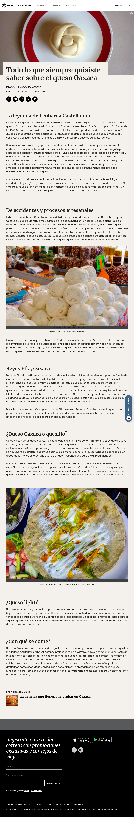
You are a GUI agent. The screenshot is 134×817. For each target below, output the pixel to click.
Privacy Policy (79, 426)
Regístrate (91, 419)
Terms (69, 426)
